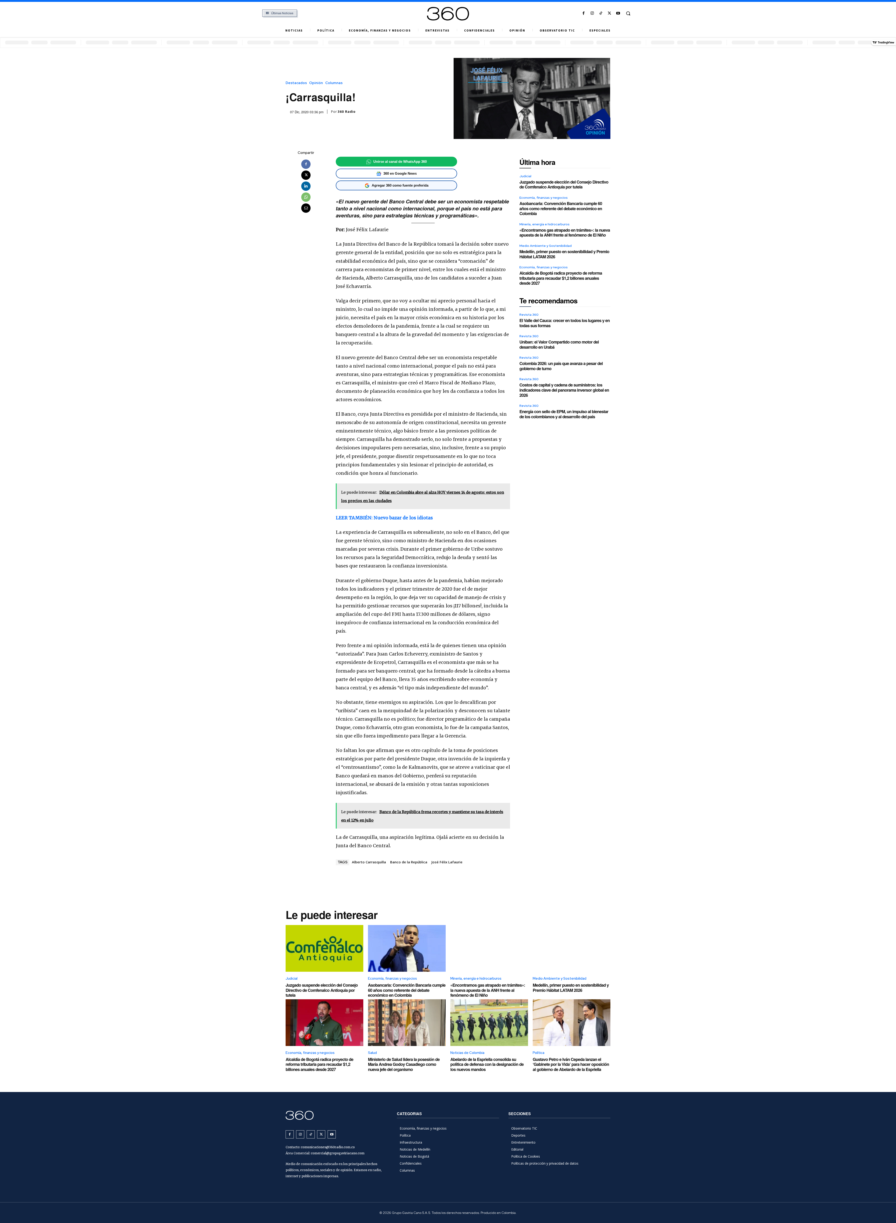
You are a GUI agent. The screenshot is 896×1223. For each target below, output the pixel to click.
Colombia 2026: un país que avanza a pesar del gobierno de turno (561, 366)
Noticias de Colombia (467, 1052)
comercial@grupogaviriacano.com (337, 1153)
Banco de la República (408, 862)
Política (538, 1052)
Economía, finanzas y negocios (543, 197)
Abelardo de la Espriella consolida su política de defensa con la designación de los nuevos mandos (487, 1064)
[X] (609, 13)
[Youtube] (618, 13)
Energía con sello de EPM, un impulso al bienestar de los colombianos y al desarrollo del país (563, 414)
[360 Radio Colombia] (448, 14)
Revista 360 (529, 314)
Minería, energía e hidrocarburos (544, 224)
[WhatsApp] (306, 197)
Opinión (316, 83)
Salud (372, 1052)
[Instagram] (592, 13)
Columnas (334, 83)
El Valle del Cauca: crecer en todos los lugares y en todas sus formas (564, 323)
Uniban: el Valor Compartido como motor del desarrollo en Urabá (559, 344)
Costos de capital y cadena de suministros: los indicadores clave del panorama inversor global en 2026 (564, 390)
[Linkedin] (306, 186)
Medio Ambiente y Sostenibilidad (545, 246)
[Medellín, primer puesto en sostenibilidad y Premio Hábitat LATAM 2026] (571, 948)
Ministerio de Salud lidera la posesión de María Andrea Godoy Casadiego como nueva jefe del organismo (404, 1064)
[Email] (306, 208)
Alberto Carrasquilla (369, 862)
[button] (628, 13)
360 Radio (347, 112)
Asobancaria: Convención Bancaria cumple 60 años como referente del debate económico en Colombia (560, 208)
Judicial (525, 176)
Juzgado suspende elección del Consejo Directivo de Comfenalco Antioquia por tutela (563, 184)
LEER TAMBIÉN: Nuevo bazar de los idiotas (384, 518)
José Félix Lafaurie (446, 862)
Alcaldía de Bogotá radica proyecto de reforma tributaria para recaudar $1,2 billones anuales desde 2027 (560, 278)
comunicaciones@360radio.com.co (328, 1147)
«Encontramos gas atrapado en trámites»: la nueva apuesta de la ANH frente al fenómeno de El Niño (564, 232)
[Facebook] (583, 13)
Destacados (296, 83)
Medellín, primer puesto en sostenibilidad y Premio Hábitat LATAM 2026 (564, 254)
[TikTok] (601, 13)
